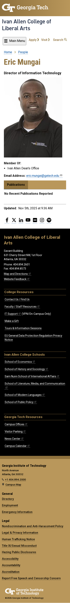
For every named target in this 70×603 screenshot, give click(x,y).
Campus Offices (14, 424)
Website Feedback (15, 279)
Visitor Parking (14, 431)
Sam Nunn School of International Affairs (30, 376)
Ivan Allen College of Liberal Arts (26, 25)
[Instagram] (42, 221)
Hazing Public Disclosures (19, 552)
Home (8, 52)
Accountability (11, 565)
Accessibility (10, 558)
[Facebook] (7, 221)
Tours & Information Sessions (23, 328)
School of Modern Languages (23, 394)
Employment (10, 505)
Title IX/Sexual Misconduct (19, 545)
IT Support (11, 313)
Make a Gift (12, 321)
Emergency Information (17, 512)
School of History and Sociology (25, 369)
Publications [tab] (16, 185)
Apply (33, 40)
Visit (44, 40)
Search (58, 40)
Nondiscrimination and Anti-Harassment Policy (32, 526)
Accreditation (10, 571)
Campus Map (13, 484)
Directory (8, 498)
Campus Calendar (16, 445)
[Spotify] (49, 221)
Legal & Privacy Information (20, 532)
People (23, 52)
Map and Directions (16, 273)
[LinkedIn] (21, 221)
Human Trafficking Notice (18, 539)
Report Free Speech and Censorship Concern (31, 578)
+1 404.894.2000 (15, 479)
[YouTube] (28, 221)
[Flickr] (35, 221)
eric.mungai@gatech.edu (42, 176)
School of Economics (18, 361)
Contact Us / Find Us (17, 299)
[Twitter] (14, 221)
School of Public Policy (19, 402)
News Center (12, 438)
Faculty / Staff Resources (21, 306)
